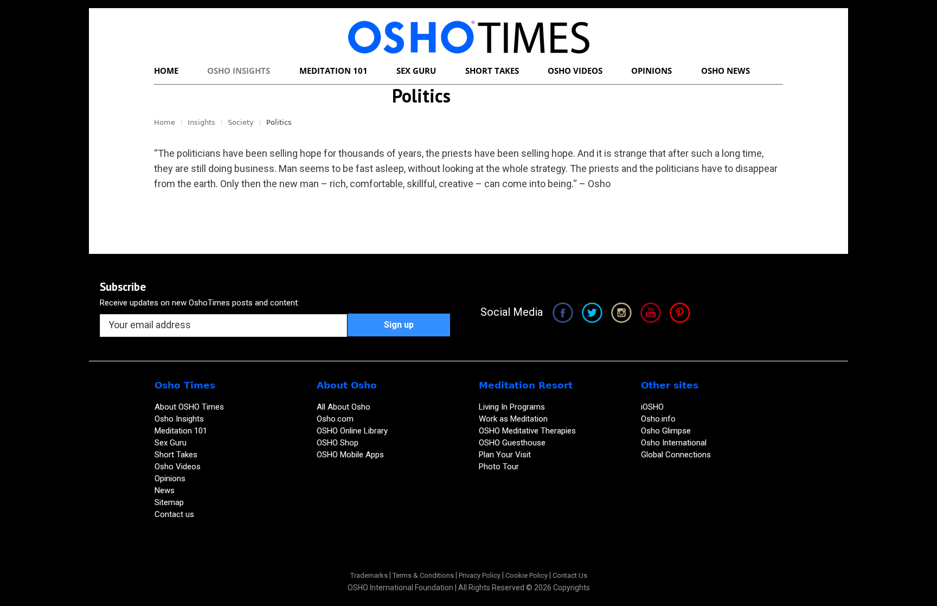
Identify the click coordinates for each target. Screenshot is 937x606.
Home (164, 122)
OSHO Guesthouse (512, 443)
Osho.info (658, 419)
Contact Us (570, 575)
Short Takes (177, 455)
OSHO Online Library (352, 431)
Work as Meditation (513, 419)
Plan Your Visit (506, 455)
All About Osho (343, 407)
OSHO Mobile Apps (350, 455)
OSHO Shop (337, 443)
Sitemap (169, 502)
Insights (201, 122)
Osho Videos (179, 466)
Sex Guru (171, 443)
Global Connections (676, 455)
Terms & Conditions (423, 575)
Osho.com (335, 419)
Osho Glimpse (666, 431)
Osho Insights (180, 419)
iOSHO (652, 407)
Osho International (674, 443)
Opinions (171, 478)
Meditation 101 (181, 431)
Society (241, 122)
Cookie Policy (526, 575)
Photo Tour (499, 466)
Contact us (174, 514)
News (165, 490)
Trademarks (369, 575)
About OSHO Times (189, 407)
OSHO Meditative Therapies (527, 431)
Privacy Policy (479, 575)
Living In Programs (512, 407)
